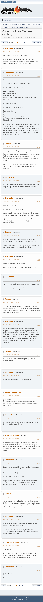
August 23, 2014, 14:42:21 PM (11, 519)
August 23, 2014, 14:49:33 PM (11, 570)
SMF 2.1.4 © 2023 (17, 600)
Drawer (8, 144)
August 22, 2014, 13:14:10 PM (11, 395)
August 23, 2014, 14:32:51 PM (11, 497)
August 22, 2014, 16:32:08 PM (11, 438)
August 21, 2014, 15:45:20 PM (11, 147)
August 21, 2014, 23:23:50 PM (11, 302)
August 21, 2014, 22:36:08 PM (11, 201)
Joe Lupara (9, 177)
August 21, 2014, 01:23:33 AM (11, 51)
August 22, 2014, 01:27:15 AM (11, 324)
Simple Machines (26, 600)
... (23, 42)
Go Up (4, 585)
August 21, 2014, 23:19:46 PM (11, 280)
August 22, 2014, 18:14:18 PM (11, 463)
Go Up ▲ (28, 598)
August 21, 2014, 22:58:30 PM (11, 235)
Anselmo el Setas (12, 435)
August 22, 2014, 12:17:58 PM (11, 355)
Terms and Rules (20, 598)
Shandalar (9, 48)
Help (13, 598)
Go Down (5, 42)
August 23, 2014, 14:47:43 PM (11, 545)
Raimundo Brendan (13, 392)
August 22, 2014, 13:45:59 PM (11, 418)
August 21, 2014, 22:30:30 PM (11, 180)
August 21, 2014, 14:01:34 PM (11, 76)
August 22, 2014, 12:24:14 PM (11, 375)
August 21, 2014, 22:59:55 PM (11, 259)
